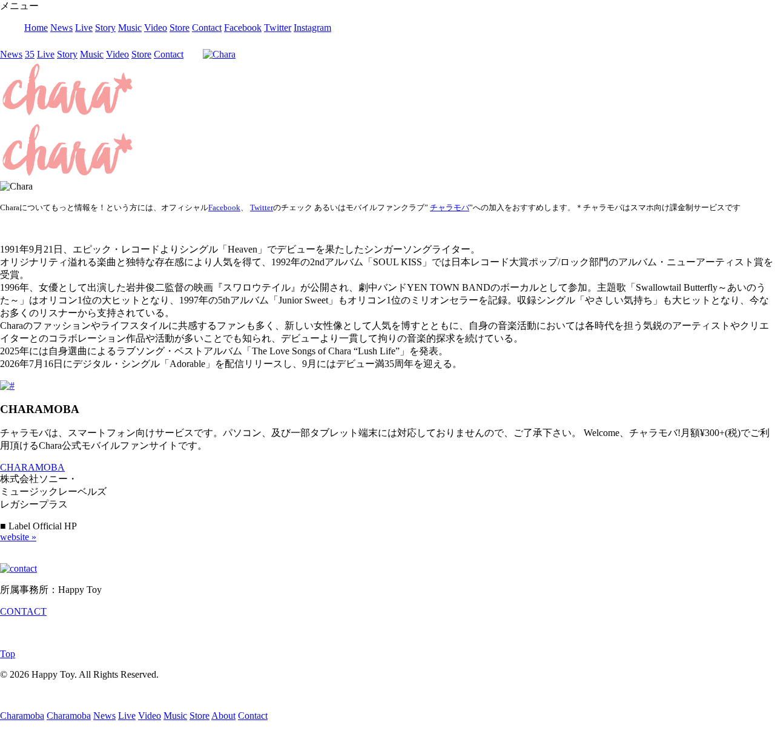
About (223, 715)
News (61, 27)
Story (105, 27)
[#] (7, 385)
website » (18, 537)
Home (36, 27)
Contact (207, 27)
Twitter (277, 27)
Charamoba (22, 715)
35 (30, 54)
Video (155, 27)
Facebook (243, 27)
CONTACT (23, 611)
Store (180, 27)
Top (7, 654)
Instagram (312, 27)
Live (84, 27)
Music (130, 27)
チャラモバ (449, 207)
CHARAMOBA (32, 467)
